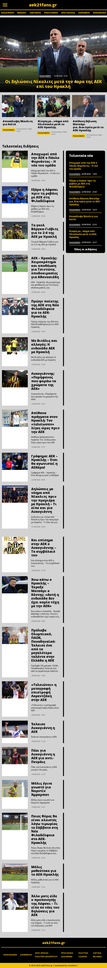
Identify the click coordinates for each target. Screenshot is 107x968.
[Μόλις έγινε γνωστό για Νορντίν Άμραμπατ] (15, 788)
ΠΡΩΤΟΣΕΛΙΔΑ (68, 12)
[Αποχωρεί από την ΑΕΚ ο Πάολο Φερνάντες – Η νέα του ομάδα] (15, 159)
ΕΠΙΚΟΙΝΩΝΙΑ (99, 12)
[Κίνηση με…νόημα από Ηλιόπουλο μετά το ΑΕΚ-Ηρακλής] (53, 106)
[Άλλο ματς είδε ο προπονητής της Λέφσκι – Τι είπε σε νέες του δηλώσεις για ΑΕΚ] (15, 901)
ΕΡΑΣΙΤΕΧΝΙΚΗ (51, 12)
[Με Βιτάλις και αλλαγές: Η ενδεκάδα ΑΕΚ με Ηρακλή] (15, 345)
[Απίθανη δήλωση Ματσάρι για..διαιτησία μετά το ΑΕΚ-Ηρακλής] (88, 106)
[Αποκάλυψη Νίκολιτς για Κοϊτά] (18, 106)
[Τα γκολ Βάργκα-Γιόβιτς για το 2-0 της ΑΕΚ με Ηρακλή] (15, 230)
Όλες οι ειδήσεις (85, 249)
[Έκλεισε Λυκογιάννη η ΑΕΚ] (15, 729)
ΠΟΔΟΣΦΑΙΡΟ (7, 12)
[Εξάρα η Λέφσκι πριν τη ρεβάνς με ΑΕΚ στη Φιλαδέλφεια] (15, 194)
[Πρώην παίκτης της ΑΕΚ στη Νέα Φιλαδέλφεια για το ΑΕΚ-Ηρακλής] (15, 306)
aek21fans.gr (53, 942)
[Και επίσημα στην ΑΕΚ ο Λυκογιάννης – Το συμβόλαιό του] (15, 545)
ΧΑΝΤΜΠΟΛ (35, 12)
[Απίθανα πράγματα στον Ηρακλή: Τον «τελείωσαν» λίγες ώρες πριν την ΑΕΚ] (15, 418)
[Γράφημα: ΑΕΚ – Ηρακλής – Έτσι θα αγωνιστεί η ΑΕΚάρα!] (15, 461)
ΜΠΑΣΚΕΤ (21, 12)
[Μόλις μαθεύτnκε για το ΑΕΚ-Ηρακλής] (15, 872)
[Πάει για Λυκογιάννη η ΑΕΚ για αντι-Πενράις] (15, 755)
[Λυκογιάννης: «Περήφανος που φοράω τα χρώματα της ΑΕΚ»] (15, 378)
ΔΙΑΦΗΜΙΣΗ (84, 12)
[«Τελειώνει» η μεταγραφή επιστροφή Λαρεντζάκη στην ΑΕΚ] (15, 689)
